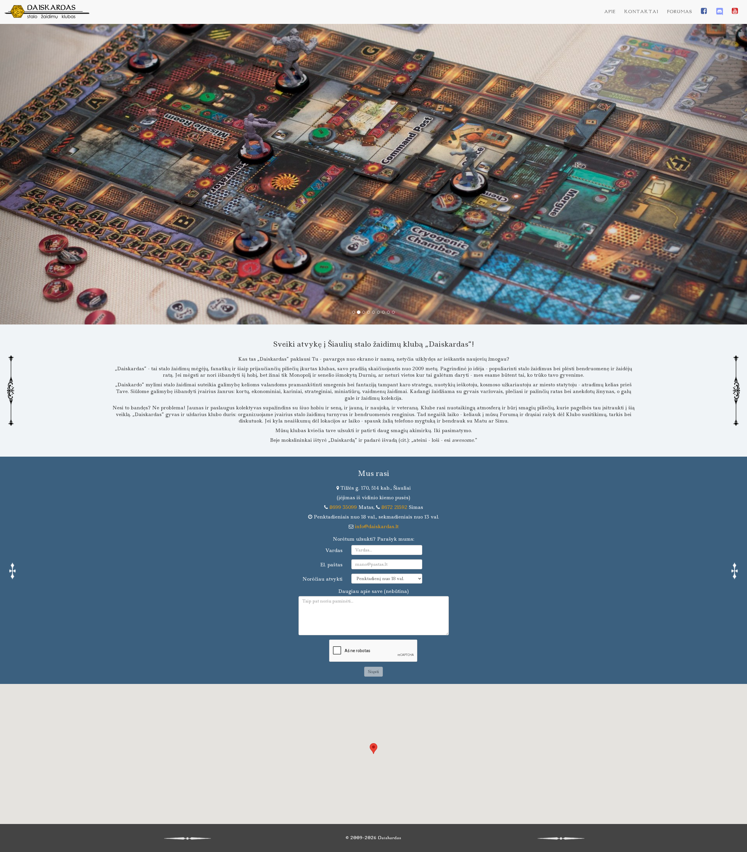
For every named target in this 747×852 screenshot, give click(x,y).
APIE (609, 11)
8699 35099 (343, 507)
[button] (56, 174)
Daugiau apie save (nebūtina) (373, 591)
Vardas (334, 550)
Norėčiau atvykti (322, 579)
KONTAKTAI (641, 11)
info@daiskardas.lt (377, 526)
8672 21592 (394, 507)
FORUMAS (679, 11)
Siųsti (373, 672)
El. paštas (331, 564)
